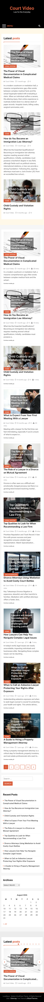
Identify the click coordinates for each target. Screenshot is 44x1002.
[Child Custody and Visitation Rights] (22, 190)
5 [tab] (30, 944)
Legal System (10, 66)
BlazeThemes (32, 998)
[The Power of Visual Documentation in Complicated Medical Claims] (22, 56)
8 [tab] (38, 944)
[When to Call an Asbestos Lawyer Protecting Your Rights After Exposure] (22, 673)
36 (28, 767)
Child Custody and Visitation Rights (19, 816)
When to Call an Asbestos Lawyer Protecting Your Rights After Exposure (21, 688)
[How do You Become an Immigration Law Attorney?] (22, 123)
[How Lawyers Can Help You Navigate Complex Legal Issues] (22, 621)
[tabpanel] (22, 966)
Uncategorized (11, 574)
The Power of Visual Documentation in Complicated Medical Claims (20, 74)
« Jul (5, 924)
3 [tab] (24, 944)
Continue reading (8, 283)
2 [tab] (21, 944)
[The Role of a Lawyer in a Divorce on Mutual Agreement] (22, 455)
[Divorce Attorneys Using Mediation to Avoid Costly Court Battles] (22, 564)
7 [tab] (36, 944)
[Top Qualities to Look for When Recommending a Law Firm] (22, 510)
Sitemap (13, 998)
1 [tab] (18, 944)
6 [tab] (33, 944)
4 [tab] (27, 944)
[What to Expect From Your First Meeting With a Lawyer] (22, 401)
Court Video (22, 8)
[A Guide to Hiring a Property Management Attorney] (22, 725)
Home (7, 134)
